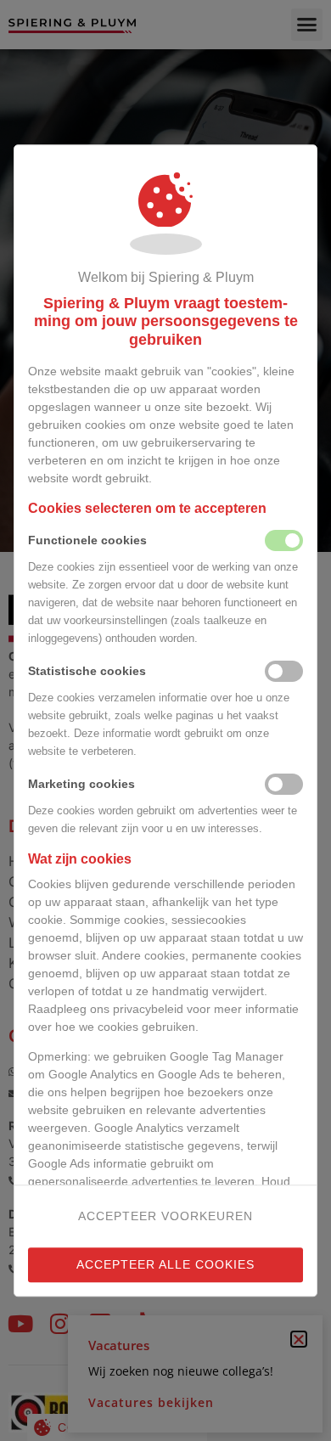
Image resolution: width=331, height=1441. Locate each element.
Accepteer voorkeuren (165, 1216)
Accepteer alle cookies (165, 1264)
